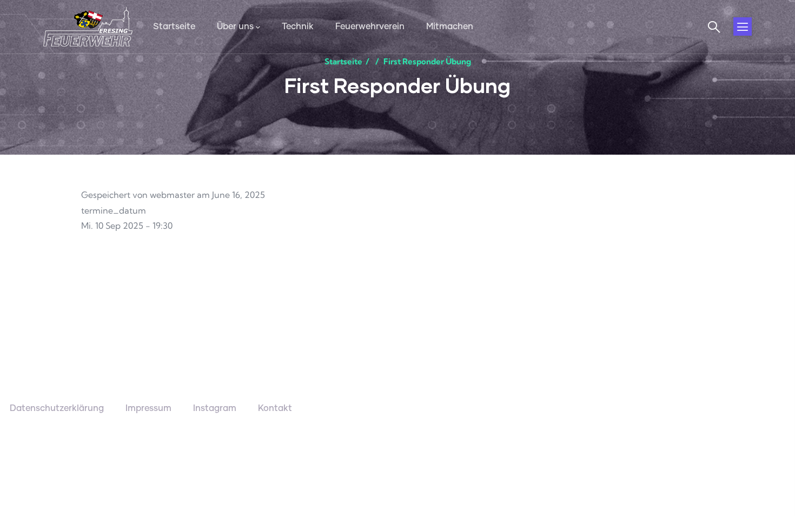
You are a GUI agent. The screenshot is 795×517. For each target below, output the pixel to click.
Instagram (214, 408)
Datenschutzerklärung (57, 408)
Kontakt (275, 408)
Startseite (343, 61)
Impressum (148, 408)
